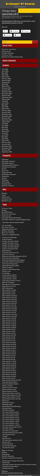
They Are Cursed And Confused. (12, 458)
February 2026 (6, 78)
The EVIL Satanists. (8, 53)
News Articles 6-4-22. (9, 357)
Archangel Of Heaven (20, 3)
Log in (4, 195)
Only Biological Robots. (9, 382)
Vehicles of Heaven (8, 185)
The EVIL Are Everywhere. (10, 466)
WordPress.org (6, 201)
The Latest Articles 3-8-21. (10, 416)
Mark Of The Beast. (8, 282)
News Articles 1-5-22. (9, 292)
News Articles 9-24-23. (9, 376)
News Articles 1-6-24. (9, 294)
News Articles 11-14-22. (9, 307)
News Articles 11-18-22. (9, 310)
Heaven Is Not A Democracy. (11, 269)
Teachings (5, 180)
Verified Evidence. (8, 468)
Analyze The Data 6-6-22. (10, 248)
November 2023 (7, 93)
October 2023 (6, 95)
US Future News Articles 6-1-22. (12, 440)
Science (4, 178)
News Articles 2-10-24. (9, 322)
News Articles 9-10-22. (9, 370)
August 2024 (6, 82)
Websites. (5, 471)
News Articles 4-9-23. (9, 339)
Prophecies (5, 176)
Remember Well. (7, 404)
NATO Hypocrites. (8, 288)
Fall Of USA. (6, 462)
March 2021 (5, 140)
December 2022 (7, 114)
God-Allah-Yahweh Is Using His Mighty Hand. (16, 219)
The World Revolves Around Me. (12, 432)
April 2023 (5, 107)
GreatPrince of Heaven (9, 167)
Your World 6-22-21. (8, 447)
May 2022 (5, 127)
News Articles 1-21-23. (9, 290)
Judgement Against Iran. (9, 229)
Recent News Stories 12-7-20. (11, 399)
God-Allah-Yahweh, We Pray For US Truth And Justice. (19, 464)
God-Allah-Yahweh (8, 163)
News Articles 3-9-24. (9, 331)
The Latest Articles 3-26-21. (11, 414)
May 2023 (5, 105)
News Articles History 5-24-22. (11, 380)
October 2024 (6, 80)
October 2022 (6, 118)
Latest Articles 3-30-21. (9, 277)
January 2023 (6, 112)
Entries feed (5, 197)
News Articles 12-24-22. (9, 316)
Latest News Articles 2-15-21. (11, 280)
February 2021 (6, 142)
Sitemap (4, 452)
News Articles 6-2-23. (9, 350)
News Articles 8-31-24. (9, 367)
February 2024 (6, 88)
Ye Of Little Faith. (7, 444)
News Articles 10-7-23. (9, 305)
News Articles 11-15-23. (9, 309)
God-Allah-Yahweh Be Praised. (11, 218)
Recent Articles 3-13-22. (9, 387)
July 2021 (5, 133)
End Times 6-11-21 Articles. (10, 258)
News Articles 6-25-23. (9, 352)
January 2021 (6, 144)
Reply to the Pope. (8, 450)
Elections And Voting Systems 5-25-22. (14, 256)
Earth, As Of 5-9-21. (8, 254)
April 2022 (5, 129)
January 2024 (6, 90)
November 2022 (7, 116)
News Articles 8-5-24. (9, 369)
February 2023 (6, 110)
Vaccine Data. (6, 442)
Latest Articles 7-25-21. (9, 279)
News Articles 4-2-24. (9, 333)
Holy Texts (5, 170)
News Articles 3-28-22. (9, 325)
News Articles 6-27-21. (9, 354)
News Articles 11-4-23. (9, 312)
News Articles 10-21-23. (9, 303)
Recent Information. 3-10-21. (11, 393)
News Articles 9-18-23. (9, 374)
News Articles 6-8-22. (9, 359)
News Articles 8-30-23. (9, 365)
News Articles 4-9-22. (9, 337)
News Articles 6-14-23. (9, 348)
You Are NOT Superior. (9, 446)
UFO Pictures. (6, 438)
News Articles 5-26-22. (9, 342)
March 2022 (5, 131)
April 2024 (5, 84)
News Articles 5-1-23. (9, 340)
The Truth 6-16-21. (8, 429)
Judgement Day (7, 172)
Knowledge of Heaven (9, 174)
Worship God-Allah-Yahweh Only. (12, 57)
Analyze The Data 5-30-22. (10, 247)
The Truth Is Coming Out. (10, 431)
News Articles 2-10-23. (9, 320)
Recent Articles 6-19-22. (9, 391)
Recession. (5, 400)
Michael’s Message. (8, 231)
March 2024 (5, 86)
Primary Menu (9, 11)
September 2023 (7, 97)
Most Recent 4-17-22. (9, 286)
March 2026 (5, 77)
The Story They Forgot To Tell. (12, 427)
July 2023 (5, 101)
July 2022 (5, 123)
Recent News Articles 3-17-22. (11, 395)
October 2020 (6, 150)
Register (4, 193)
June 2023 (5, 103)
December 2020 (7, 146)
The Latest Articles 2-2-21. (10, 412)
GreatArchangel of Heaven (10, 165)
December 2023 (7, 92)
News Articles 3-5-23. (9, 329)
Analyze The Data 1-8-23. (10, 243)
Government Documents (10, 264)
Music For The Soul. (8, 233)
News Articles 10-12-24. (9, 295)
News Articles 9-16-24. (9, 372)
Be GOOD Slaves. (7, 212)
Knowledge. (6, 273)
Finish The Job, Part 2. (9, 49)
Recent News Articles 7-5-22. (11, 397)
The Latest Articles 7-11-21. (11, 419)
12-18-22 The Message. (9, 237)
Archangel (5, 159)
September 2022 (7, 120)
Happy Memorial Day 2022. (10, 265)
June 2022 (5, 125)
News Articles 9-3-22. (9, 378)
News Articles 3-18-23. (9, 324)
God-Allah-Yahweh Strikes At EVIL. (13, 222)
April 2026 (5, 75)
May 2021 (5, 137)
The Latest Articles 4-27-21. (11, 417)
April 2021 (5, 138)
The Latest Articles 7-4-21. (10, 423)
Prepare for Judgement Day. (10, 234)
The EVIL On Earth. (8, 410)
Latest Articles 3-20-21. (9, 275)
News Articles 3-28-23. (9, 327)
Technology (5, 182)
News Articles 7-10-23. (9, 361)
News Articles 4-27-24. (9, 335)
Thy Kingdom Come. (8, 434)
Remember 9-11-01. (8, 402)
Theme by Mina (28, 475)
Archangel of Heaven (8, 161)
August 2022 (6, 122)
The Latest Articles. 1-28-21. (11, 425)
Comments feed (7, 199)
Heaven (4, 169)
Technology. (6, 454)
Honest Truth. (6, 271)
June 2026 (5, 71)
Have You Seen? (7, 267)
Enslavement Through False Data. (13, 461)
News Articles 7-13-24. (9, 363)
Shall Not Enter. (7, 408)
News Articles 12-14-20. (9, 314)
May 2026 (5, 73)
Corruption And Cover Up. (10, 252)
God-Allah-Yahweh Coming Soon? (13, 262)
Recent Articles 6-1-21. (9, 389)
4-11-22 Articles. (7, 239)
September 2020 (7, 152)
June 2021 (5, 135)
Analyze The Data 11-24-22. (10, 245)
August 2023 (6, 99)
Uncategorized (6, 184)
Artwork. (4, 210)
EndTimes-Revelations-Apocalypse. (13, 260)
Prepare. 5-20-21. (7, 385)
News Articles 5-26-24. (9, 344)
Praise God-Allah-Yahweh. (10, 384)
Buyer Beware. (6, 250)
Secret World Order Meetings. (11, 406)
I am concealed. (7, 225)
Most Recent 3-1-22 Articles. (11, 284)
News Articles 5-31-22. (9, 346)
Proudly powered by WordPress (16, 475)
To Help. (5, 436)
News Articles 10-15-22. (9, 299)
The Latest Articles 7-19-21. (11, 421)
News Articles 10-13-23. (9, 297)
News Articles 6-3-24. (9, 355)
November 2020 (7, 148)
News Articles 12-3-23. (9, 318)
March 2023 (5, 108)
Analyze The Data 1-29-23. (10, 241)
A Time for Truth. (7, 55)
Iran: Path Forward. (8, 227)
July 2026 (5, 69)
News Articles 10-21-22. (9, 301)
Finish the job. (6, 51)
